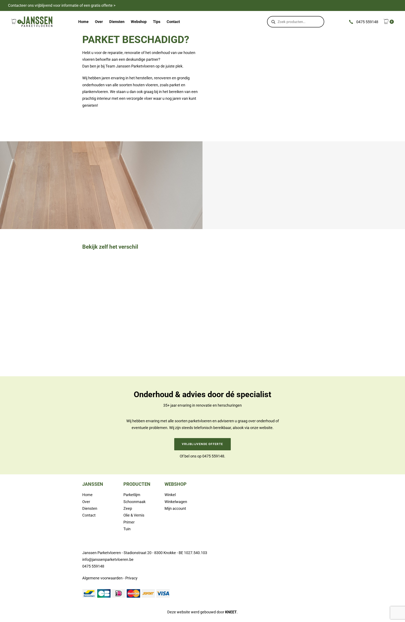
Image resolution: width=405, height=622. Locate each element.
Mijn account (175, 508)
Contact (89, 515)
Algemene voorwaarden (102, 578)
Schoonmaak (134, 501)
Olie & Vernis (133, 515)
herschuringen (230, 405)
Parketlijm (131, 494)
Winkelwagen (176, 501)
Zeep (127, 508)
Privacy (131, 578)
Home (87, 494)
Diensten (89, 508)
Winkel (170, 494)
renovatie (204, 405)
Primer (129, 522)
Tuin (127, 529)
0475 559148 (213, 456)
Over (86, 501)
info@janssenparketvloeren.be (108, 559)
